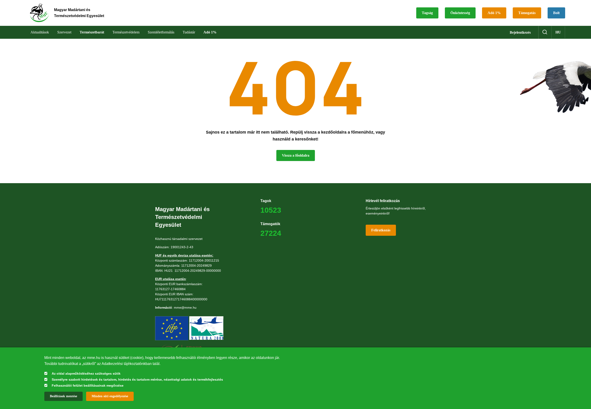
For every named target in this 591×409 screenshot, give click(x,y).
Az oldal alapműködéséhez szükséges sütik (86, 373)
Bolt (556, 13)
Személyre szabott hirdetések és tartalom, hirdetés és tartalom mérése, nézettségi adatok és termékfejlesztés (137, 379)
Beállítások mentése (63, 396)
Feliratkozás (380, 230)
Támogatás (527, 13)
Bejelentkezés (520, 32)
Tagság (427, 13)
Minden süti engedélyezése (110, 396)
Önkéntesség (460, 13)
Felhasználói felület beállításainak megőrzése (88, 385)
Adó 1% (494, 13)
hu (558, 32)
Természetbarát (92, 32)
